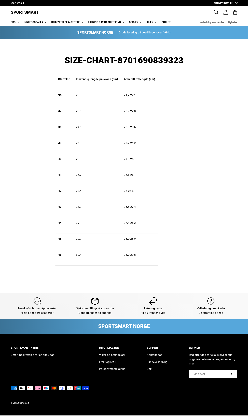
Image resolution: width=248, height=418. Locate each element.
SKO (13, 22)
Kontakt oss (154, 355)
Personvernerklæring (112, 369)
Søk (149, 369)
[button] (235, 12)
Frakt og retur (107, 362)
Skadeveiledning (157, 362)
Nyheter (232, 22)
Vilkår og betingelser (112, 355)
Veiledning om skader (212, 22)
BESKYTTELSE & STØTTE (65, 22)
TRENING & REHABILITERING (104, 22)
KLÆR (149, 22)
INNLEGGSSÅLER (33, 22)
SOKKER (133, 22)
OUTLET (166, 22)
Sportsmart (23, 403)
